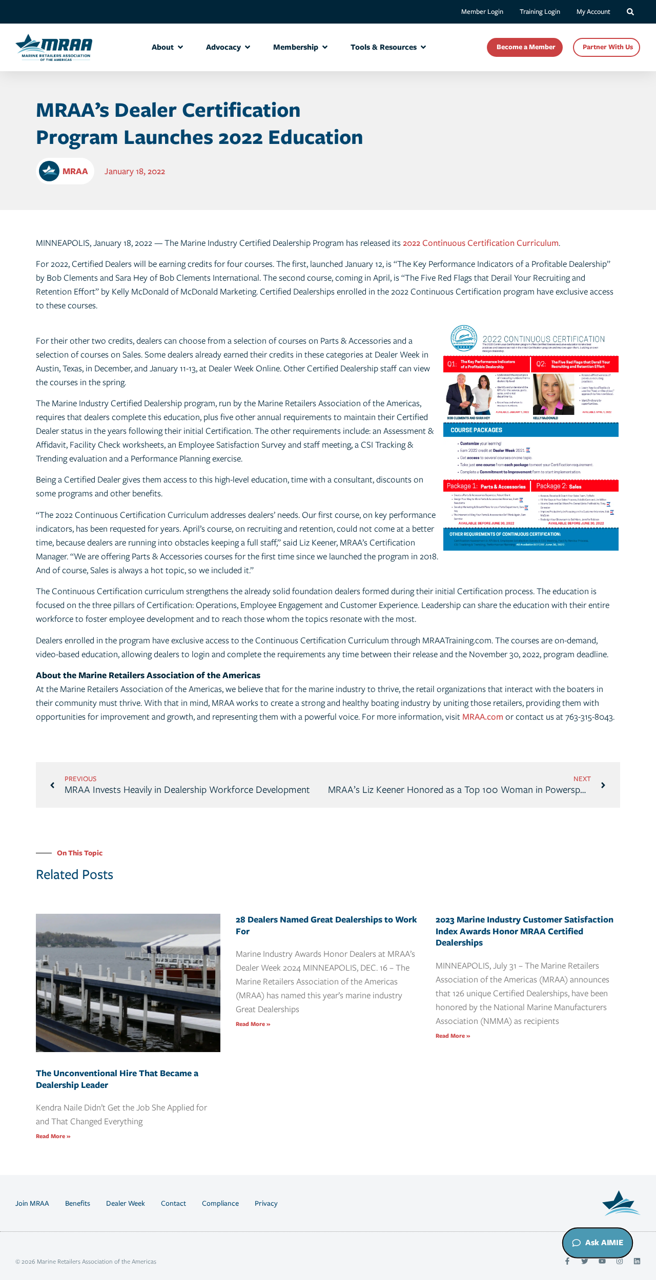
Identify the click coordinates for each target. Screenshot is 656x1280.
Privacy (266, 1203)
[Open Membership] (325, 47)
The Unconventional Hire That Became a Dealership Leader (117, 1079)
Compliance (220, 1203)
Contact (173, 1203)
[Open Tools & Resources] (423, 47)
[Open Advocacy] (247, 47)
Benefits (77, 1203)
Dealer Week (125, 1203)
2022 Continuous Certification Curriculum (481, 243)
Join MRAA (32, 1203)
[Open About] (180, 47)
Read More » (53, 1136)
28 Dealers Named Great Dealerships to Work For (326, 925)
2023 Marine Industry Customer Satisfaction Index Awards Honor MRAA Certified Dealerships (524, 931)
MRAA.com (482, 716)
